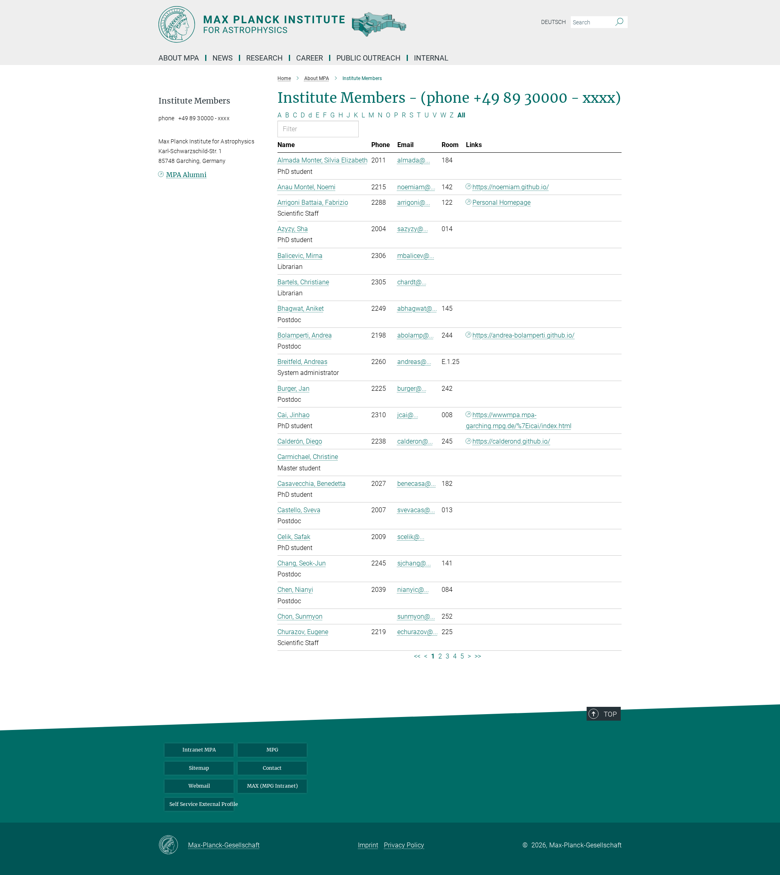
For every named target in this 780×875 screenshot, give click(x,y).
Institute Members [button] (194, 101)
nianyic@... (413, 589)
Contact (272, 768)
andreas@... (414, 362)
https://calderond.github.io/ (511, 441)
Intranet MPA (199, 750)
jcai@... (407, 415)
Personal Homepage (501, 202)
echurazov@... (417, 632)
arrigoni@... (413, 202)
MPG (272, 750)
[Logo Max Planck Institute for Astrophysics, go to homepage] (310, 24)
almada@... (413, 160)
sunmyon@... (416, 616)
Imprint (368, 845)
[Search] (619, 22)
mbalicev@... (415, 256)
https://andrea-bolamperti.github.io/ (523, 335)
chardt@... (412, 282)
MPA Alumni (186, 175)
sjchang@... (414, 563)
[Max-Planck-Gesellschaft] (173, 845)
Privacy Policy (404, 845)
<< (417, 656)
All (461, 115)
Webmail (199, 786)
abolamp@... (415, 335)
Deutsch (553, 22)
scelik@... (411, 537)
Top (610, 714)
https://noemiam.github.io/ (510, 187)
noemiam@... (416, 187)
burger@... (412, 388)
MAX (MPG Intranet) (272, 786)
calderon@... (415, 441)
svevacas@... (416, 510)
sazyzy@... (412, 229)
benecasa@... (416, 483)
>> (477, 656)
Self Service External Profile (201, 804)
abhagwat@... (417, 308)
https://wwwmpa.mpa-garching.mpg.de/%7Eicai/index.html (519, 420)
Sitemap (199, 768)
